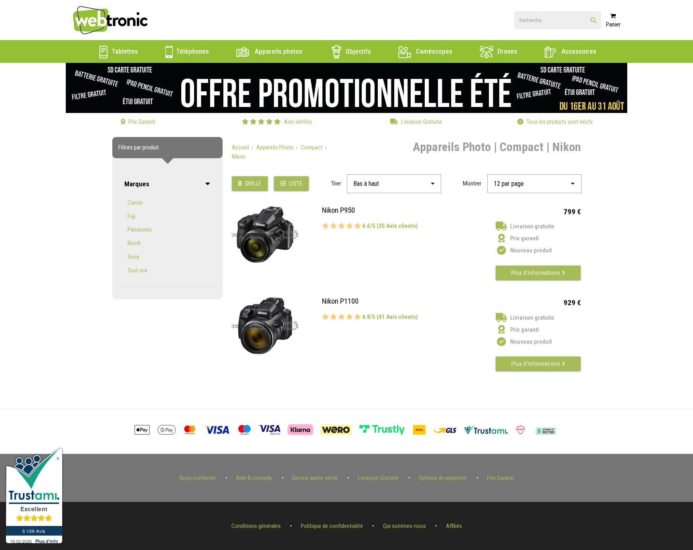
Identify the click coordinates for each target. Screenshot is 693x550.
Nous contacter (197, 478)
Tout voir (138, 270)
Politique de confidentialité (332, 526)
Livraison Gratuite (378, 478)
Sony (133, 256)
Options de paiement (443, 478)
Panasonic (140, 229)
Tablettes (124, 51)
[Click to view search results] (593, 20)
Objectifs (357, 51)
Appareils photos (277, 51)
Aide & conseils (254, 478)
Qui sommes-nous (404, 526)
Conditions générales (256, 526)
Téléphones (191, 51)
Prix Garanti (500, 478)
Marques (136, 184)
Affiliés (454, 526)
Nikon (238, 156)
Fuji (132, 216)
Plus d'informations (536, 273)
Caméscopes (433, 51)
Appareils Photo (275, 147)
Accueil (240, 147)
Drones (506, 51)
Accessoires (578, 51)
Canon (135, 202)
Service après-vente (315, 478)
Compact (311, 147)
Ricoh (134, 243)
